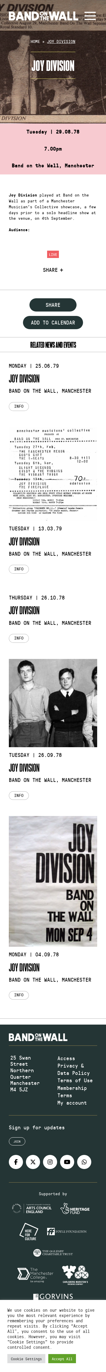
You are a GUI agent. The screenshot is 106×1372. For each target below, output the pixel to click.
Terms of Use (75, 1080)
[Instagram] (50, 1162)
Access (66, 1058)
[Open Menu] (90, 16)
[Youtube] (67, 1162)
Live (53, 254)
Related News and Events (53, 344)
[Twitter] (33, 1162)
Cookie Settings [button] (26, 1358)
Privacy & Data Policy (73, 1069)
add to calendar (53, 322)
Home (35, 41)
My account (72, 1102)
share (53, 304)
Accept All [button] (62, 1358)
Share (50, 270)
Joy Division (24, 378)
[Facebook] (16, 1162)
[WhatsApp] (84, 1162)
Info (19, 406)
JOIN (17, 1141)
